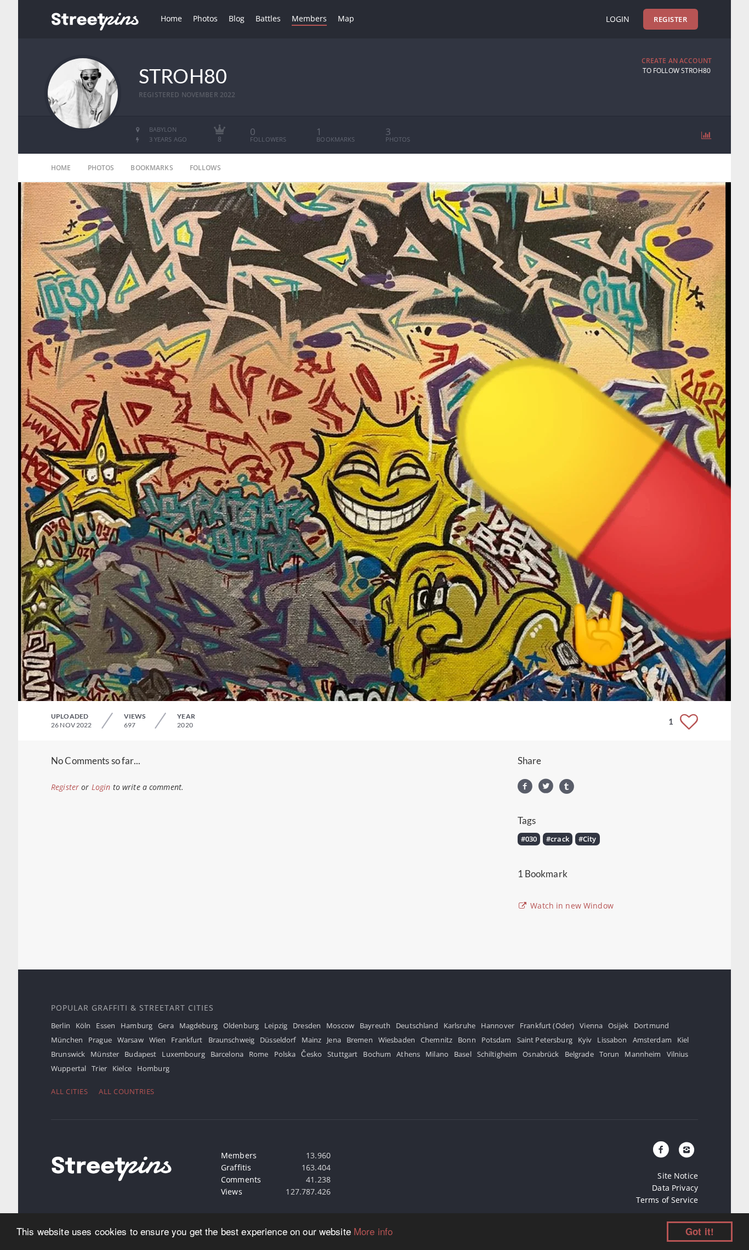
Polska (285, 1054)
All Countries (127, 1091)
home (61, 167)
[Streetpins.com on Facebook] (661, 1150)
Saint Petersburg (544, 1040)
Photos (205, 18)
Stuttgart (342, 1054)
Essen (105, 1025)
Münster (104, 1054)
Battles (268, 18)
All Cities (69, 1091)
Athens (408, 1054)
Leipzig (275, 1025)
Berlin (60, 1025)
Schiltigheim (497, 1054)
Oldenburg (241, 1025)
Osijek (618, 1025)
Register (670, 19)
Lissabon (612, 1040)
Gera (166, 1025)
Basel (463, 1054)
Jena (334, 1040)
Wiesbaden (396, 1040)
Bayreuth (375, 1025)
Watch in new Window (571, 905)
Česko (311, 1054)
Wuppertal (68, 1068)
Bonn (467, 1040)
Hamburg (136, 1025)
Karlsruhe (459, 1025)
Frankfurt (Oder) (547, 1025)
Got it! (699, 1231)
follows (205, 167)
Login (617, 19)
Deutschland (417, 1025)
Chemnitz (436, 1040)
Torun (609, 1054)
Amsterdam (652, 1040)
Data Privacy (675, 1187)
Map (346, 18)
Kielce (122, 1068)
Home (171, 18)
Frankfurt (186, 1040)
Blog (237, 18)
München (67, 1040)
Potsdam (496, 1040)
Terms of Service (667, 1200)
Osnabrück (541, 1054)
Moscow (340, 1025)
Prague (100, 1040)
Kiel (683, 1040)
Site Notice (677, 1175)
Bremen (360, 1040)
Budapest (140, 1054)
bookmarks (151, 167)
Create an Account (677, 60)
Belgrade (579, 1054)
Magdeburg (198, 1025)
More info (373, 1231)
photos (101, 167)
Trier (99, 1068)
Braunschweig (231, 1040)
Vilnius (678, 1054)
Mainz (312, 1040)
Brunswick (68, 1054)
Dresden (307, 1025)
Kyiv (585, 1040)
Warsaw (130, 1040)
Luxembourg (183, 1054)
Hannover (497, 1025)
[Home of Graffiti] (95, 19)
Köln (83, 1025)
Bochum (377, 1054)
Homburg (153, 1068)
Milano (437, 1054)
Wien (157, 1040)
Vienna (591, 1025)
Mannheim (643, 1054)
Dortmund (651, 1025)
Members (309, 18)
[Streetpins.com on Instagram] (686, 1150)
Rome (259, 1054)
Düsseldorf (278, 1040)
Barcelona (227, 1054)
